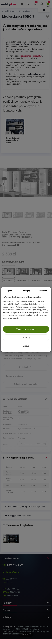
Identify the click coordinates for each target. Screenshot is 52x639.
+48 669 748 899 (24, 44)
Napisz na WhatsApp (12, 572)
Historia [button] (25, 634)
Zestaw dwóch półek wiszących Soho (13, 139)
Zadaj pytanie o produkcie (27, 384)
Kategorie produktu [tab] (14, 376)
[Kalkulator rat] (16, 234)
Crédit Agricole (19, 232)
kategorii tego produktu (30, 56)
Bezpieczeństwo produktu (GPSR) (34, 444)
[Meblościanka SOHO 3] (11, 539)
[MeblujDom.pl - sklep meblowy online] (8, 4)
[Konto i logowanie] (41, 4)
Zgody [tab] (9, 291)
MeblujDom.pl (9, 626)
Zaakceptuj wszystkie (26, 329)
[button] (44, 10)
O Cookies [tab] (43, 291)
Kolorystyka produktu (13, 262)
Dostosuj (26, 337)
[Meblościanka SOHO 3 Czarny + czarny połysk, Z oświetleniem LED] (40, 218)
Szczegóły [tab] (26, 291)
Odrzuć (26, 346)
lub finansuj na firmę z (12, 237)
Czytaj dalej (24, 367)
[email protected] (16, 582)
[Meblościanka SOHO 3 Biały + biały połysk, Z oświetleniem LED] (7, 218)
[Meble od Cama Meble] (33, 412)
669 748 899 (15, 564)
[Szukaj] (22, 4)
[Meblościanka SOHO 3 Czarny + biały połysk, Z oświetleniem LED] (29, 218)
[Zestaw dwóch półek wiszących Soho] (15, 126)
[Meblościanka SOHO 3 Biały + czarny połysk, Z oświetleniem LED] (18, 218)
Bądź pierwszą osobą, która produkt (26, 506)
